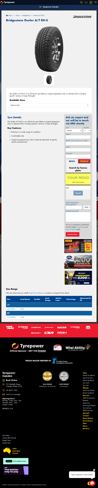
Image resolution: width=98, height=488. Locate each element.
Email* (68, 147)
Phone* (76, 141)
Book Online (88, 418)
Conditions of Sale (25, 485)
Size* (67, 128)
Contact (86, 416)
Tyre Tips (86, 385)
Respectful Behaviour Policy (38, 485)
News (85, 426)
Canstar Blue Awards (9, 438)
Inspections (86, 403)
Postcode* (69, 154)
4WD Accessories (88, 398)
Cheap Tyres (6, 443)
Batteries (85, 401)
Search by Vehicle (89, 375)
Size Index (5, 435)
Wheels (86, 388)
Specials (86, 413)
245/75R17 (11, 309)
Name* (68, 134)
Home (10, 15)
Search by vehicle (35, 293)
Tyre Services (87, 408)
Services (86, 395)
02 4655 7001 (12, 390)
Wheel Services (88, 410)
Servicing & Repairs (89, 405)
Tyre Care (86, 383)
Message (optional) (72, 211)
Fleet (85, 423)
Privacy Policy (80, 227)
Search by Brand (88, 380)
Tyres (85, 373)
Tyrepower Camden (50, 7)
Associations (88, 421)
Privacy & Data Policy (13, 485)
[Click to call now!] (81, 2)
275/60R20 (11, 317)
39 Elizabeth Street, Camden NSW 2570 (14, 385)
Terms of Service (71, 229)
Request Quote (72, 234)
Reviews (86, 429)
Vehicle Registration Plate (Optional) (72, 204)
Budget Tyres (6, 440)
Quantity (86, 128)
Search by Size (88, 378)
